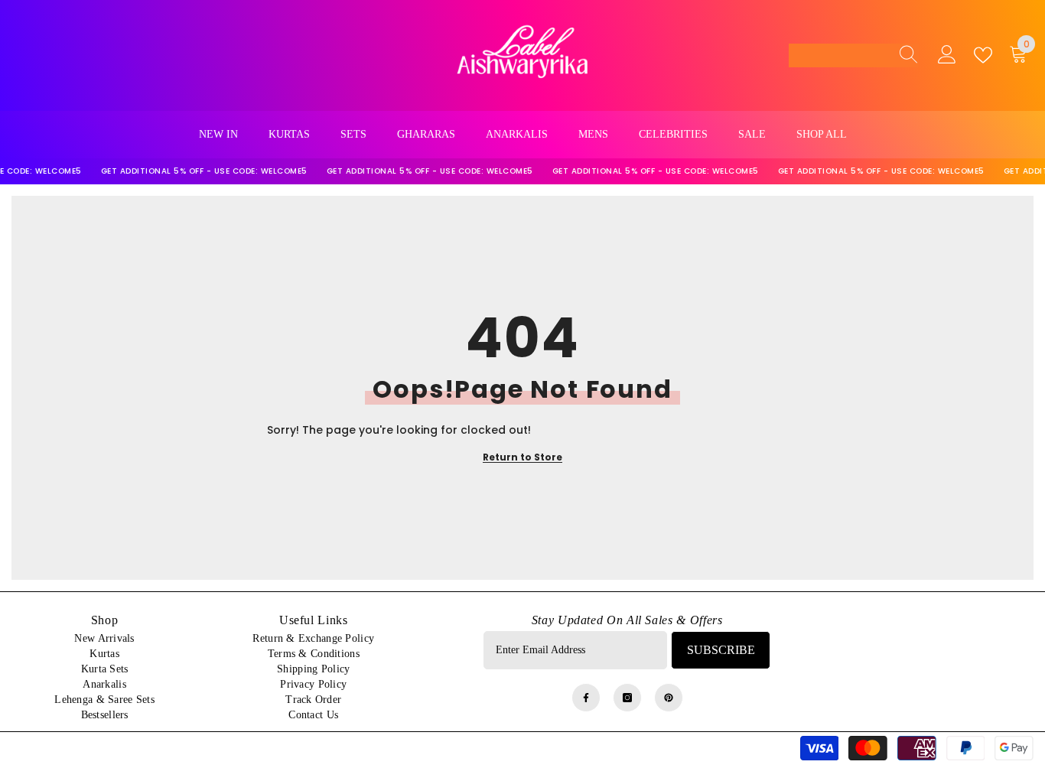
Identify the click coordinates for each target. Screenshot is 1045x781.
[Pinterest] (668, 697)
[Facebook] (586, 697)
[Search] (904, 55)
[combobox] (839, 55)
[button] (854, 55)
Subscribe (721, 649)
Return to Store (522, 457)
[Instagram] (627, 697)
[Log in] (947, 55)
